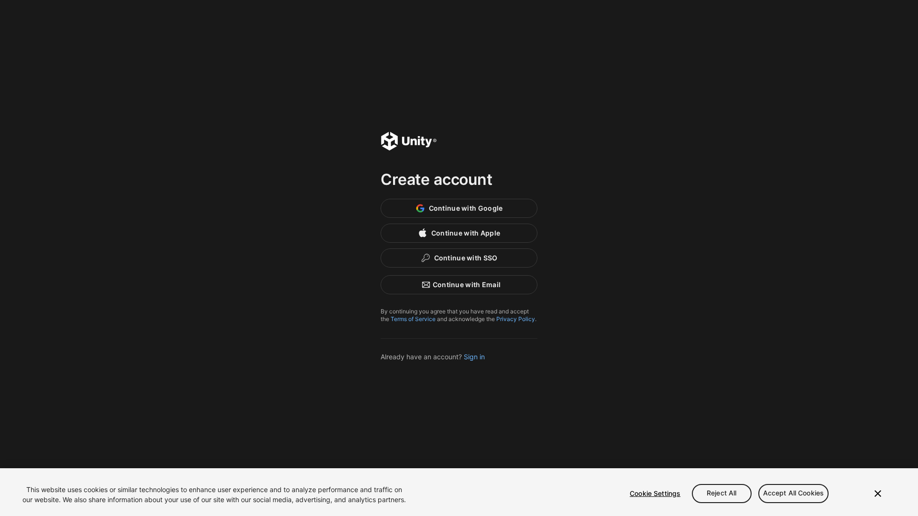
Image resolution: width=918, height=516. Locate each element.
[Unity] (409, 142)
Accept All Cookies (793, 493)
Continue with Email (467, 284)
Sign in (474, 357)
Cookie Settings (655, 493)
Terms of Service (413, 318)
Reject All (721, 493)
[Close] (878, 493)
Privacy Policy (515, 318)
